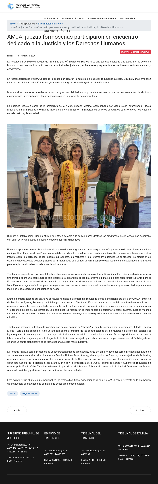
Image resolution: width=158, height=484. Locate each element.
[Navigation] (149, 6)
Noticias (11, 56)
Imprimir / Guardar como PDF (135, 52)
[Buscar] (62, 30)
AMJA (13, 393)
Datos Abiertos (51, 31)
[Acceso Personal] (68, 30)
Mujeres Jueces (29, 393)
